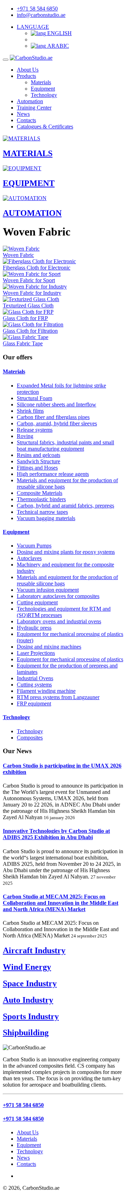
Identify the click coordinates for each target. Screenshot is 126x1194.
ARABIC (57, 46)
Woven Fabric (18, 255)
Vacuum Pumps (34, 546)
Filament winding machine (46, 691)
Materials (41, 82)
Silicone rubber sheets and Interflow (56, 404)
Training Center (34, 108)
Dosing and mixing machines (49, 647)
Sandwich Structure (38, 461)
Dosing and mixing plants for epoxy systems (66, 552)
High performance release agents (53, 474)
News (23, 114)
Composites (30, 738)
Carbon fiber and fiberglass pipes (53, 417)
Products (26, 76)
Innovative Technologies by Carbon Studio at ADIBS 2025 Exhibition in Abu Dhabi (56, 834)
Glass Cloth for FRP (25, 318)
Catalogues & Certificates (45, 127)
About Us (27, 70)
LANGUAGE (33, 27)
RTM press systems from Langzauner (58, 697)
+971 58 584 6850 (37, 9)
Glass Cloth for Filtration (30, 331)
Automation (30, 101)
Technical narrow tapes (42, 512)
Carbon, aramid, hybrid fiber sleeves (57, 423)
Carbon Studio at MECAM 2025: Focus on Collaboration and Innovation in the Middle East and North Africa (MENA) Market (60, 903)
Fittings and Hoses (37, 468)
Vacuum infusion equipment (48, 590)
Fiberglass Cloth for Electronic (36, 268)
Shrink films (30, 411)
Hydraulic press (34, 628)
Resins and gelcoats (38, 455)
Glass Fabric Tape (23, 343)
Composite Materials (39, 493)
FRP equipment (34, 704)
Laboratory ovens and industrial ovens (59, 621)
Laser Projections (36, 653)
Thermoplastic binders (41, 499)
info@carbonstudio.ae (41, 15)
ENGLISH (59, 33)
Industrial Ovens (35, 678)
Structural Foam (34, 398)
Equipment (43, 89)
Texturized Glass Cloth (28, 306)
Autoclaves (29, 558)
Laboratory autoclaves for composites (58, 596)
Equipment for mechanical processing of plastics (70, 659)
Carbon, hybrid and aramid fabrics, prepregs (65, 506)
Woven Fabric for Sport (29, 280)
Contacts (26, 120)
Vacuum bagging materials (46, 518)
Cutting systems (34, 685)
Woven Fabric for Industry (32, 293)
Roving (25, 436)
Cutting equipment (37, 602)
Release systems (34, 430)
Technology (44, 95)
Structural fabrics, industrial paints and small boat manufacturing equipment (65, 445)
